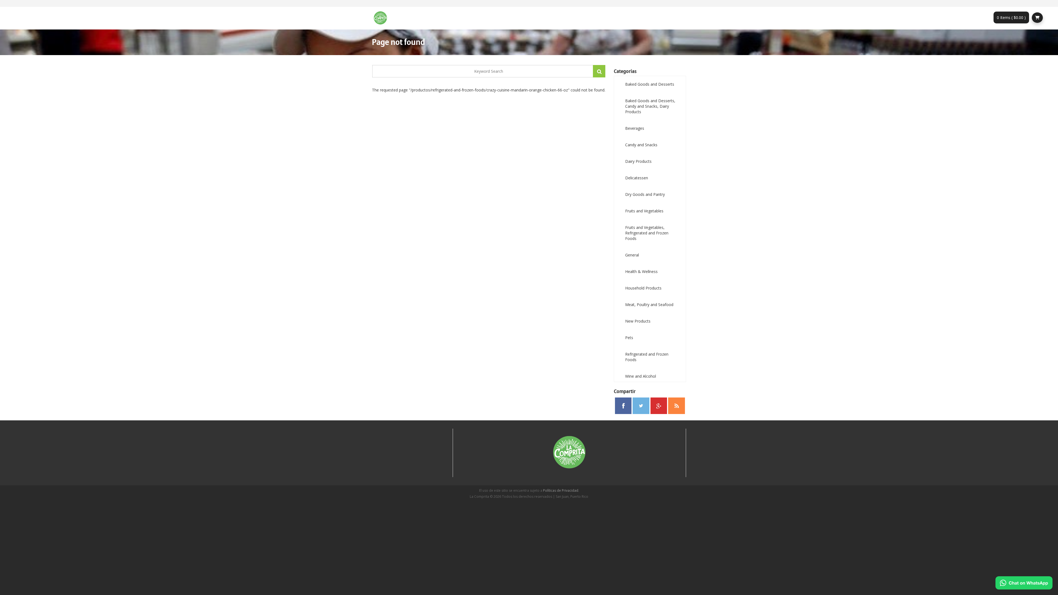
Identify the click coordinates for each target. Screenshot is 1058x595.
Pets (629, 337)
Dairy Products (638, 161)
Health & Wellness (641, 271)
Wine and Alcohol (640, 376)
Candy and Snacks (641, 144)
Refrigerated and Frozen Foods (646, 356)
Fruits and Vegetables (644, 210)
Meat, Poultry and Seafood (649, 304)
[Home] (382, 18)
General (632, 255)
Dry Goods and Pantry (645, 194)
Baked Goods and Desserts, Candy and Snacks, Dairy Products (650, 106)
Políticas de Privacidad (560, 490)
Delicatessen (636, 177)
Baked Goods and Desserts (649, 84)
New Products (638, 321)
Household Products (643, 288)
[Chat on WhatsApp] (1023, 582)
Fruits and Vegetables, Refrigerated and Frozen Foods (646, 233)
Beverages (634, 128)
